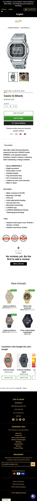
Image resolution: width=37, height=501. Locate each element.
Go (33, 464)
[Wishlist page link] (3, 12)
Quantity (6, 103)
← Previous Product (13, 27)
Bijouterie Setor (21, 493)
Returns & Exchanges (18, 439)
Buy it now (18, 118)
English (19, 14)
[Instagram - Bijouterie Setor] (17, 419)
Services (18, 446)
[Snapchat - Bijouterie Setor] (23, 419)
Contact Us (18, 402)
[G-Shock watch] (9, 360)
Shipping (18, 441)
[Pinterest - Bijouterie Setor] (20, 419)
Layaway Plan (18, 444)
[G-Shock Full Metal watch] (24, 360)
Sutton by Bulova (9, 330)
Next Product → (26, 27)
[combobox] (19, 14)
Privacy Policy (18, 448)
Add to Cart (9, 377)
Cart (31, 9)
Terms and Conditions (18, 437)
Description (8, 145)
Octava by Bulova (9, 306)
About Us (18, 433)
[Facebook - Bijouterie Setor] (13, 419)
